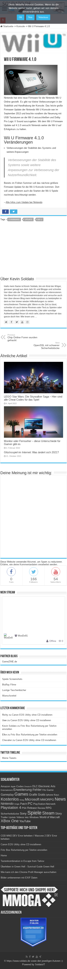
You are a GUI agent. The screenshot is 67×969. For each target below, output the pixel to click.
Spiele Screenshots (12, 679)
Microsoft (32, 799)
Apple (13, 786)
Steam (48, 813)
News (60, 799)
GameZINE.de (9, 661)
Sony (23, 813)
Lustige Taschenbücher (14, 690)
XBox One (10, 821)
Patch (23, 803)
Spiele (34, 813)
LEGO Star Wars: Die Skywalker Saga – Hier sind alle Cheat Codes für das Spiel (33, 398)
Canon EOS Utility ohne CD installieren (32, 714)
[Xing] (40, 957)
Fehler (37, 789)
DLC (35, 786)
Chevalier (7, 740)
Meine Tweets (9, 758)
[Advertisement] (33, 250)
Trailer (4, 817)
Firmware (14, 219)
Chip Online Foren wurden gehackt (22, 338)
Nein (30, 17)
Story (58, 813)
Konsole (20, 26)
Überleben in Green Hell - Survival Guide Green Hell (27, 866)
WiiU (27, 817)
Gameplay (7, 794)
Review (41, 808)
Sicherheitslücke (10, 813)
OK (20, 17)
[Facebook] (30, 957)
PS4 (24, 807)
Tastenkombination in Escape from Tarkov (22, 861)
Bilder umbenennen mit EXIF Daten (19, 877)
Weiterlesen (43, 17)
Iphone (49, 795)
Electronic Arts (46, 786)
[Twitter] (33, 957)
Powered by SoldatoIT (33, 964)
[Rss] (26, 957)
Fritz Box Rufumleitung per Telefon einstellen (34, 734)
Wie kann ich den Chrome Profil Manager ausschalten (28, 872)
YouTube (25, 821)
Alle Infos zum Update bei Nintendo (24, 202)
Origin (16, 804)
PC (30, 803)
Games (21, 794)
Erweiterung (22, 789)
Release (32, 807)
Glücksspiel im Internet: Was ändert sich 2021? (31, 452)
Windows (34, 817)
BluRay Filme (9, 684)
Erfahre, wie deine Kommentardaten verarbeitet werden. (29, 564)
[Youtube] (36, 957)
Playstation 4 (11, 808)
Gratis (41, 794)
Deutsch (28, 786)
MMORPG (47, 799)
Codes (20, 786)
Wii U (39, 219)
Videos (20, 817)
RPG (49, 807)
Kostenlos (10, 799)
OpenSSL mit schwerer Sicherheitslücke (46, 345)
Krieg (22, 800)
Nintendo (7, 803)
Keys (56, 794)
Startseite (8, 26)
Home (4, 855)
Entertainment (7, 790)
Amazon (5, 786)
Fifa (44, 790)
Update (28, 219)
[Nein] (62, 12)
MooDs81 (23, 635)
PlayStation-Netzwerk (44, 804)
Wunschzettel (9, 695)
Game (50, 789)
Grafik (33, 794)
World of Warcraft (49, 817)
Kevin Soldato (9, 726)
